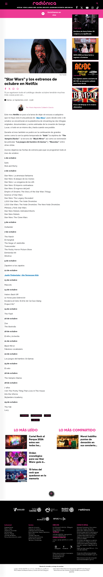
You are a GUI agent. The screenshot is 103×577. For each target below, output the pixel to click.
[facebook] (5, 89)
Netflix (48, 415)
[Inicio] (44, 2)
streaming (25, 415)
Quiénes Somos (8, 527)
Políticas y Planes (9, 534)
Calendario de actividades (36, 530)
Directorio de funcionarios (36, 537)
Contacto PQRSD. (82, 538)
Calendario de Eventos (57, 7)
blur (75, 101)
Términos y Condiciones (35, 540)
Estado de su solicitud (35, 538)
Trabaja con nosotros (35, 529)
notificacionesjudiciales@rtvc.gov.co (87, 554)
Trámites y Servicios (34, 535)
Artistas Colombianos (65, 447)
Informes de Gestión (10, 535)
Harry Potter (77, 28)
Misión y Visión (8, 529)
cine (8, 464)
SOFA (75, 51)
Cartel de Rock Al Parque (14, 447)
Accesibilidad (57, 558)
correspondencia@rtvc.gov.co (85, 535)
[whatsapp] (13, 89)
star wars (36, 420)
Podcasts (46, 7)
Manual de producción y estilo (12, 537)
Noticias (19, 7)
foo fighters (77, 75)
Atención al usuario (34, 527)
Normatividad (8, 532)
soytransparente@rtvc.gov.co (85, 559)
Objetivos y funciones (10, 530)
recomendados (37, 415)
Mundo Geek (32, 7)
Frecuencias (69, 7)
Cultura (39, 7)
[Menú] (6, 4)
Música (25, 7)
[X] (9, 89)
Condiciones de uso (58, 556)
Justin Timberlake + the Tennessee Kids (21, 275)
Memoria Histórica (12, 481)
